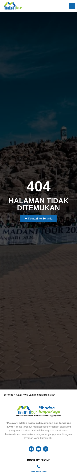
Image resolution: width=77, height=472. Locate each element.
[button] (72, 6)
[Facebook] (31, 449)
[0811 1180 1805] (38, 466)
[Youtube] (38, 449)
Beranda (8, 394)
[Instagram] (45, 449)
